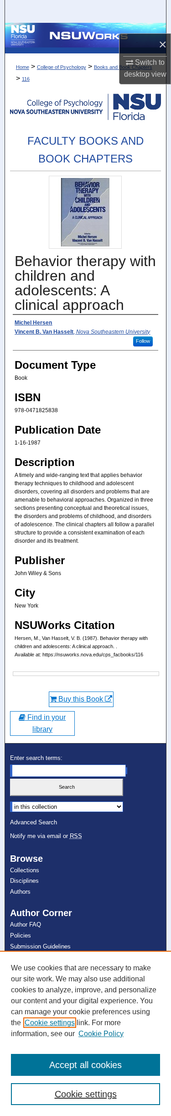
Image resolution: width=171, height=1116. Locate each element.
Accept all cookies (85, 1065)
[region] (85, 1033)
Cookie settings (50, 1023)
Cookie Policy (101, 1033)
